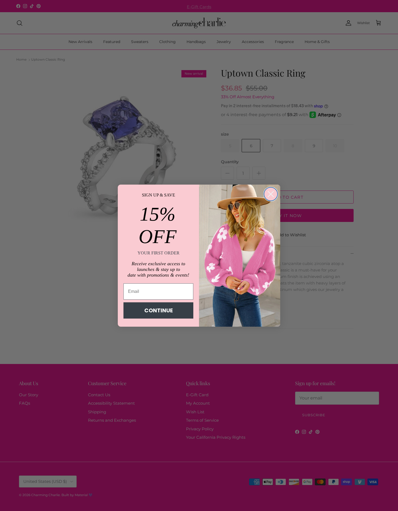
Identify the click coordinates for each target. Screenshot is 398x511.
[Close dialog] (271, 194)
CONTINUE (158, 310)
